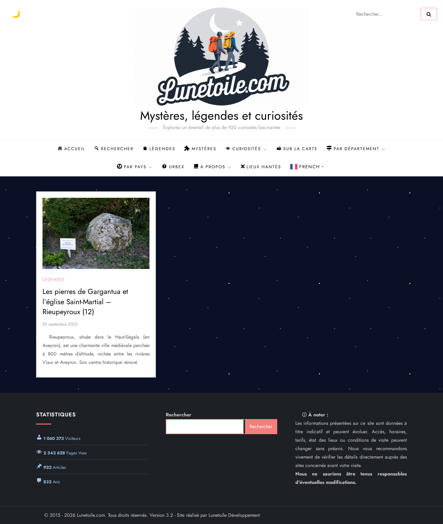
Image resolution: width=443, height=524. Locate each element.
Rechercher (178, 414)
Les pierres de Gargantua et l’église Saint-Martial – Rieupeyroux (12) (85, 301)
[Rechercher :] (386, 13)
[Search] (429, 14)
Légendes (53, 279)
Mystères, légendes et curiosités (221, 115)
